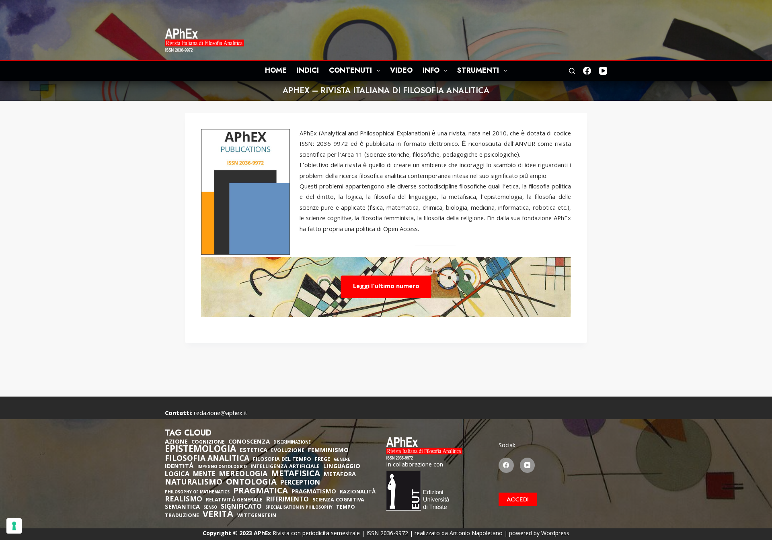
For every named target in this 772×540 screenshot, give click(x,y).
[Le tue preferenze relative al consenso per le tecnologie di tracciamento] (14, 526)
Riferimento (287, 500)
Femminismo (328, 451)
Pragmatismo (314, 492)
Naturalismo (193, 483)
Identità (179, 467)
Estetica (253, 451)
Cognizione (208, 442)
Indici (308, 70)
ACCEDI (518, 499)
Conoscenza (249, 442)
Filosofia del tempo (282, 459)
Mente (204, 475)
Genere (342, 460)
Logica (177, 475)
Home (276, 70)
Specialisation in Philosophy (299, 508)
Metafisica (295, 474)
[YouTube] (603, 71)
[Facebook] (587, 71)
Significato (241, 507)
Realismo (183, 500)
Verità (218, 515)
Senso (210, 508)
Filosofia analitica (207, 459)
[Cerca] (572, 71)
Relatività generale (234, 500)
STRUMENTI (478, 70)
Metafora (340, 475)
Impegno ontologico (222, 467)
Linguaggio (341, 467)
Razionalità (358, 492)
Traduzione (182, 516)
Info (431, 70)
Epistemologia (200, 450)
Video (401, 70)
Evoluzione (287, 451)
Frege (322, 459)
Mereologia (243, 475)
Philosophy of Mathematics (197, 493)
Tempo (345, 507)
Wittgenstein (256, 516)
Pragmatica (260, 491)
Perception (300, 483)
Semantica (182, 507)
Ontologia (251, 483)
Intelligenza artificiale (285, 467)
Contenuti (350, 70)
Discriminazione (292, 443)
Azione (176, 442)
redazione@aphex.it (220, 414)
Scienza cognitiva (338, 500)
